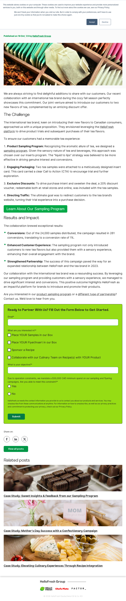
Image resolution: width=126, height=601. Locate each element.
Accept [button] (92, 22)
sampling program (15, 150)
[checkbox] (63, 346)
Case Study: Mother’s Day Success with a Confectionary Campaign (50, 531)
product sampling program (54, 294)
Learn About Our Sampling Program (35, 209)
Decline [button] (105, 22)
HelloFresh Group (41, 36)
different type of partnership (96, 294)
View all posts (16, 449)
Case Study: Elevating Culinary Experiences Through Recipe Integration (53, 566)
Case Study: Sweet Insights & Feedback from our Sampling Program (51, 496)
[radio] (63, 386)
